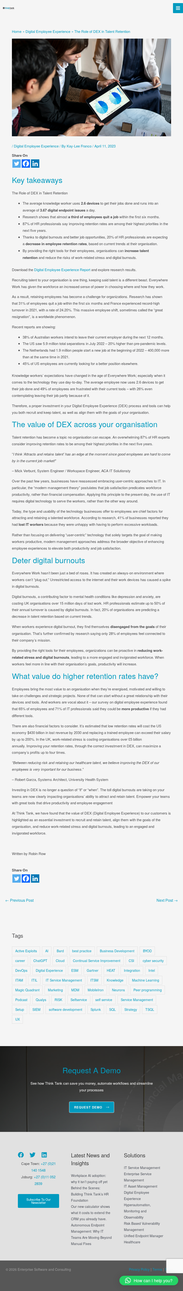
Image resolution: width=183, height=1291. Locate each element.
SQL (112, 1009)
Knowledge (115, 980)
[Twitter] (16, 163)
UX (17, 1019)
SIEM (36, 1009)
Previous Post (19, 900)
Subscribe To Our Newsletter (38, 1201)
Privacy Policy (139, 1269)
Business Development (117, 950)
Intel (151, 970)
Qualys (41, 999)
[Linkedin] (35, 163)
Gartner (92, 970)
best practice (82, 950)
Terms (157, 1269)
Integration (132, 970)
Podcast (21, 999)
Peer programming (147, 989)
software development (65, 1009)
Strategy (130, 1009)
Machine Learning (145, 980)
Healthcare (132, 1242)
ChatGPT (40, 960)
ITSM (94, 980)
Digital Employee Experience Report (62, 269)
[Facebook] (26, 163)
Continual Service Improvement (96, 960)
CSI (131, 960)
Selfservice (79, 999)
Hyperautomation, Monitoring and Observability (137, 1211)
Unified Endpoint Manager (143, 1235)
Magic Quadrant (27, 989)
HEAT (111, 970)
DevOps (21, 970)
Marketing (55, 989)
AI (46, 950)
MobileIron (96, 989)
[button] (148, 1280)
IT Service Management (64, 980)
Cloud (60, 960)
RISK (58, 999)
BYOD (147, 950)
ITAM (19, 980)
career (20, 960)
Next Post (167, 900)
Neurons (118, 989)
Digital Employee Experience (36, 145)
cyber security (153, 960)
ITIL (34, 980)
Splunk (96, 1009)
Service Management (137, 999)
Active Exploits (26, 950)
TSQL (149, 1009)
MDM (75, 989)
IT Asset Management (140, 1186)
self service (103, 999)
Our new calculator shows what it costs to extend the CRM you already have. (90, 1212)
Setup (19, 1009)
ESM (74, 970)
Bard (60, 950)
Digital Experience (49, 970)
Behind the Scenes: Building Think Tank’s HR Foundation (90, 1194)
